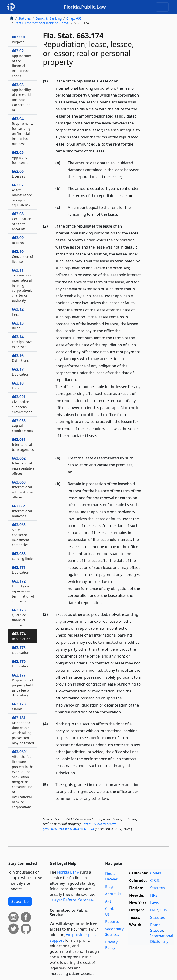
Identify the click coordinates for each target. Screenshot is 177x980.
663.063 (23, 489)
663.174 (21, 636)
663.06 (18, 174)
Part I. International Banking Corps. (42, 23)
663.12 (18, 311)
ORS (163, 910)
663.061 (23, 444)
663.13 (18, 325)
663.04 (22, 131)
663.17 (20, 371)
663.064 (22, 511)
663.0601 (23, 779)
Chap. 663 (74, 18)
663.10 (22, 256)
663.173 (19, 617)
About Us (113, 893)
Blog (109, 886)
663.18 (18, 385)
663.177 (22, 685)
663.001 (19, 39)
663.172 (23, 591)
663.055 (22, 425)
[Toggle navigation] (162, 7)
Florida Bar (66, 872)
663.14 (22, 341)
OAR (154, 910)
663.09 (18, 240)
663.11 (23, 285)
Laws (154, 902)
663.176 (20, 664)
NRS (153, 895)
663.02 (21, 63)
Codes (155, 873)
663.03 (22, 97)
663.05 (20, 157)
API (108, 901)
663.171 (20, 570)
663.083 (23, 556)
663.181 (23, 730)
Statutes (24, 18)
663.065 (20, 534)
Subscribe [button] (20, 901)
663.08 (21, 221)
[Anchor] (108, 151)
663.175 (20, 650)
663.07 (22, 194)
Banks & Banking (48, 18)
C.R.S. (155, 880)
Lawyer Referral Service (70, 899)
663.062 (23, 465)
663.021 (22, 404)
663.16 (20, 358)
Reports (112, 921)
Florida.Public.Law (85, 7)
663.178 (19, 706)
